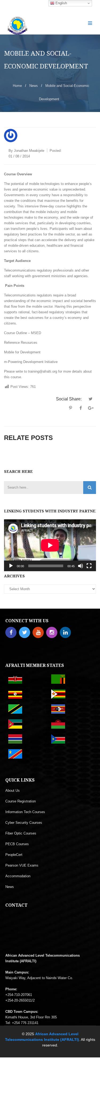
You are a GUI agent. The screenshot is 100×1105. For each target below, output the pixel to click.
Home (17, 86)
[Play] (11, 566)
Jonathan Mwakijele (29, 151)
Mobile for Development (22, 352)
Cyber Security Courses (23, 823)
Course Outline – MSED (22, 333)
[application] (50, 545)
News (33, 86)
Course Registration (20, 801)
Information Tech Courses (25, 812)
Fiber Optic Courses (20, 833)
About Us (12, 791)
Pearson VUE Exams (21, 865)
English (60, 3)
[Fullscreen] (89, 566)
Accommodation (17, 876)
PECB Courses (17, 844)
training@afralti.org (43, 371)
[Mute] (80, 566)
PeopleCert (13, 855)
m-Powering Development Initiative (31, 362)
